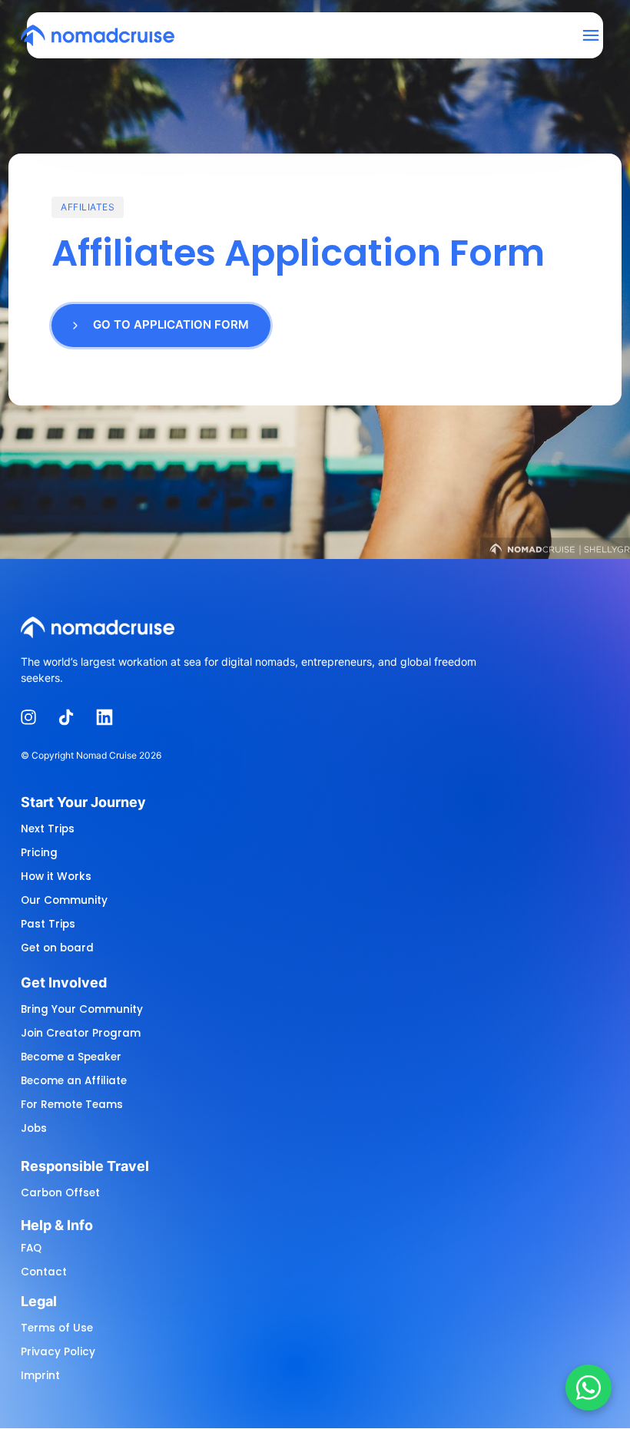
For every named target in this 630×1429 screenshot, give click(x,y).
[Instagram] (34, 717)
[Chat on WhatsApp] (588, 1387)
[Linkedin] (110, 717)
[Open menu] (596, 36)
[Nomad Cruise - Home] (97, 35)
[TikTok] (72, 717)
